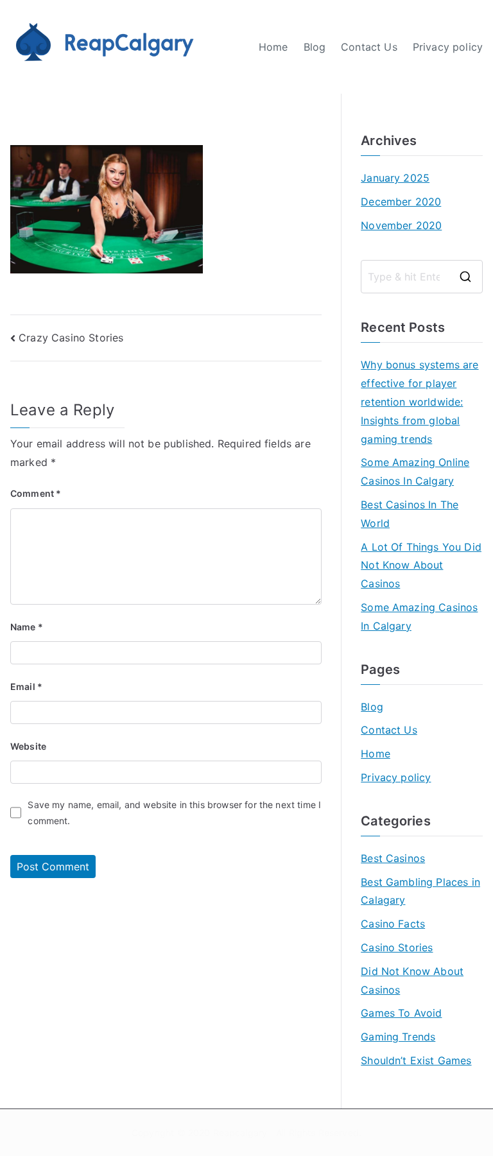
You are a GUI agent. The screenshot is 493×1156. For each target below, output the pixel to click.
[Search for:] (421, 277)
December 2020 (401, 201)
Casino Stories (397, 947)
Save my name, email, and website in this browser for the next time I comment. (174, 812)
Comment (35, 493)
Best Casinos (393, 858)
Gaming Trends (398, 1036)
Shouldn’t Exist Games (416, 1060)
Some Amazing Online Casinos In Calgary (415, 471)
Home (273, 46)
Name (26, 626)
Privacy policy (448, 46)
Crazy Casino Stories (71, 337)
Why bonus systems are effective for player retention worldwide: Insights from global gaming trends (419, 401)
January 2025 (395, 177)
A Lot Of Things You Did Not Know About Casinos (421, 565)
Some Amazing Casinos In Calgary (419, 616)
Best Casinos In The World (409, 514)
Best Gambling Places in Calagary (420, 891)
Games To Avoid (401, 1012)
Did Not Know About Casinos (412, 980)
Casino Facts (393, 923)
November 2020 (401, 225)
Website (28, 746)
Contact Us (369, 46)
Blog (315, 46)
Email (26, 686)
